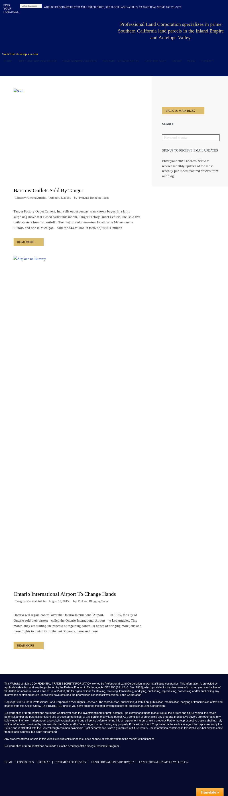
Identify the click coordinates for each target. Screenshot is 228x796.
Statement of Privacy (71, 762)
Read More (25, 242)
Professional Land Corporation (60, 32)
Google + (223, 7)
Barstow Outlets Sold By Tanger (48, 190)
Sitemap (44, 762)
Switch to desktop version (20, 54)
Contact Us (25, 762)
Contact (207, 61)
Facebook (194, 7)
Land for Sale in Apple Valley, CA (163, 762)
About (176, 61)
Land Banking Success (79, 61)
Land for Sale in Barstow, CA (112, 762)
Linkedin (201, 7)
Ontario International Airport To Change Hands (65, 594)
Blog (190, 61)
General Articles (37, 197)
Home (8, 61)
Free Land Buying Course (37, 61)
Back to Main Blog (180, 110)
